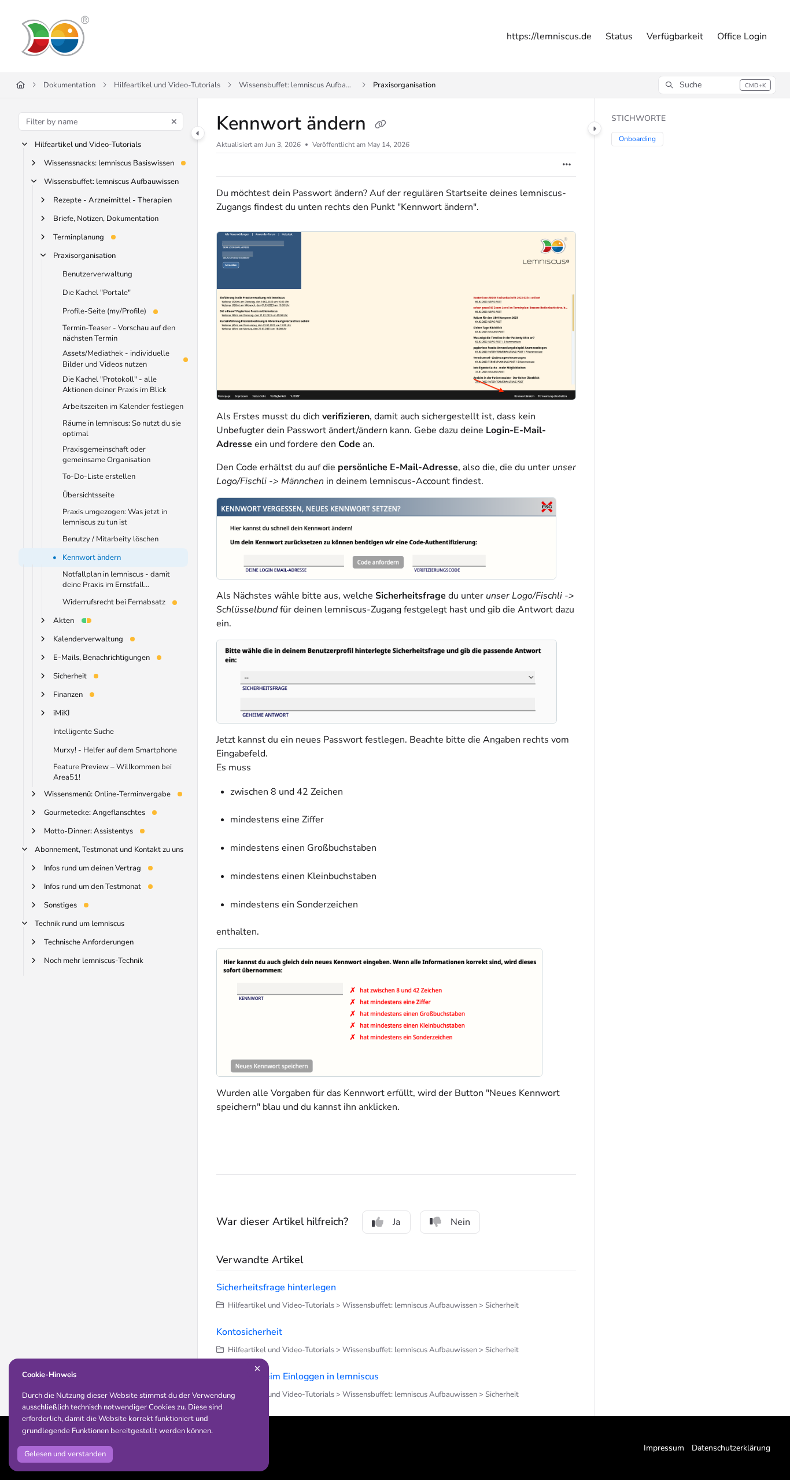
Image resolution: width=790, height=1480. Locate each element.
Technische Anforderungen (89, 942)
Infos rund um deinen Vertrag (92, 868)
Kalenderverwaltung (88, 639)
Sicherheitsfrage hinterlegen (276, 1287)
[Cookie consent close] (257, 1368)
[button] (717, 85)
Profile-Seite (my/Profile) (104, 311)
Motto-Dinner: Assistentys (88, 831)
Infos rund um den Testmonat (92, 886)
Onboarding (637, 138)
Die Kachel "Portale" (96, 292)
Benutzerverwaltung (97, 274)
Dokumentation (69, 85)
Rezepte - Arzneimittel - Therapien (112, 200)
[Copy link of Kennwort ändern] (380, 125)
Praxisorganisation (404, 85)
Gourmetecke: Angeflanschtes (94, 812)
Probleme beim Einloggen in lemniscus (297, 1376)
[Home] (54, 36)
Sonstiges (60, 905)
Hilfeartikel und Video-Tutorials (167, 85)
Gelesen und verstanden (65, 1454)
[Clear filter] (174, 121)
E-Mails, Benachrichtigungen (101, 657)
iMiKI (61, 713)
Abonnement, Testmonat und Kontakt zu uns (109, 849)
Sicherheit (70, 676)
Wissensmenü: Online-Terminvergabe (107, 794)
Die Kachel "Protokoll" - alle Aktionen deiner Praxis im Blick (114, 384)
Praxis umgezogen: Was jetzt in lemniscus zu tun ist (114, 517)
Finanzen (68, 694)
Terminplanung (78, 237)
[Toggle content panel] (594, 128)
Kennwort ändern (91, 557)
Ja (397, 1222)
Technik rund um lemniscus (79, 923)
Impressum (664, 1447)
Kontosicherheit (249, 1332)
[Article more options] (567, 165)
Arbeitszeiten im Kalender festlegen (122, 406)
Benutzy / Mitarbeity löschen (110, 539)
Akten (63, 620)
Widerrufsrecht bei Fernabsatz (113, 602)
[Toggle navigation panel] (198, 133)
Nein (460, 1222)
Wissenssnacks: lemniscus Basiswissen (109, 163)
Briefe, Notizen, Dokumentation (105, 218)
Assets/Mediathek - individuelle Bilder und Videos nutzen (115, 359)
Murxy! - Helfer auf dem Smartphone (115, 750)
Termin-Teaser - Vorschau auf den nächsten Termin (118, 333)
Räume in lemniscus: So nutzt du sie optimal (121, 428)
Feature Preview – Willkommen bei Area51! (112, 772)
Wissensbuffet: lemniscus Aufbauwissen (297, 85)
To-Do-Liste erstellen (98, 476)
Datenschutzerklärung (731, 1447)
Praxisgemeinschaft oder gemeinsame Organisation (106, 454)
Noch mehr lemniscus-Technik (93, 960)
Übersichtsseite (88, 495)
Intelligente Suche (83, 731)
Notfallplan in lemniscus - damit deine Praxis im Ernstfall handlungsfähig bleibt (116, 580)
